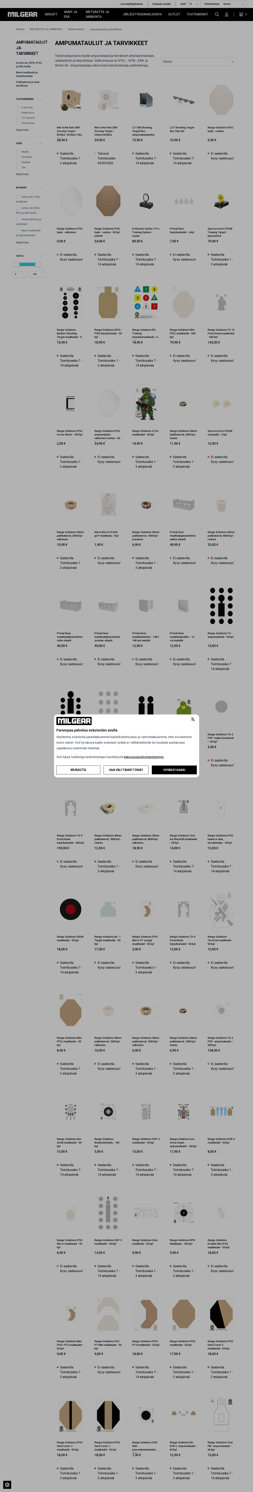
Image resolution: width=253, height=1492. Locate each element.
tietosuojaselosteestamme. (144, 757)
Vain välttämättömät (126, 770)
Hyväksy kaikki (174, 770)
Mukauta (78, 770)
